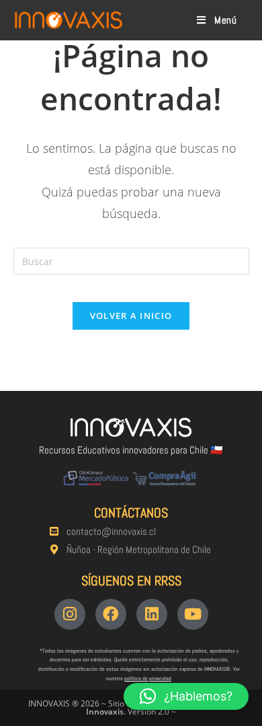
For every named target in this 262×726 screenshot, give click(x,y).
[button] (186, 696)
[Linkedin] (151, 614)
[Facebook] (110, 614)
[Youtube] (192, 614)
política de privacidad (147, 678)
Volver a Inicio (131, 316)
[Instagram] (69, 614)
